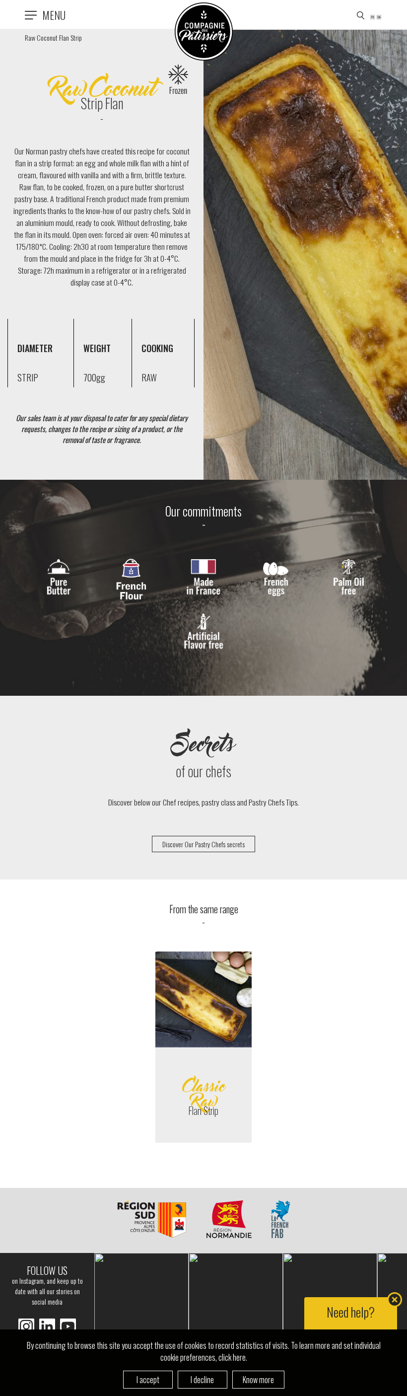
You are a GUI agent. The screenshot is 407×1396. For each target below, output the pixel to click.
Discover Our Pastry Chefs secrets (203, 844)
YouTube (68, 1326)
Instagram (47, 1326)
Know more (258, 1380)
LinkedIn (26, 1326)
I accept (147, 1380)
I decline (202, 1380)
